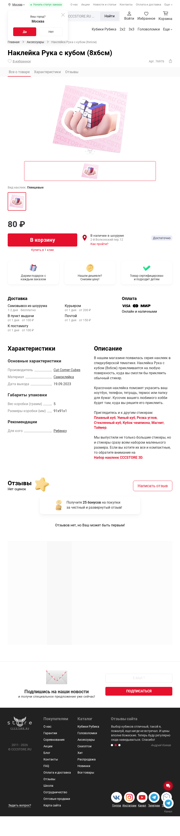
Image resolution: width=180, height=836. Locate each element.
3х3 (131, 29)
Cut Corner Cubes (67, 370)
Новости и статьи (104, 4)
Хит (80, 753)
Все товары (85, 772)
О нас (74, 4)
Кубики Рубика (104, 29)
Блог (46, 753)
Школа (48, 785)
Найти (109, 16)
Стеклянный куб (107, 423)
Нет (51, 32)
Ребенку (60, 431)
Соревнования (54, 739)
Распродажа (86, 759)
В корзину (42, 240)
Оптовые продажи (56, 799)
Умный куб (126, 418)
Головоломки (149, 29)
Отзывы (49, 779)
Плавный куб (105, 418)
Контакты (126, 4)
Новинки (83, 766)
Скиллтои (84, 746)
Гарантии (50, 733)
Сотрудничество (55, 792)
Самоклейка (64, 377)
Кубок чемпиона (136, 423)
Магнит (157, 423)
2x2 (122, 29)
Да (25, 32)
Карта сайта (52, 805)
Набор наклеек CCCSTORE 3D (118, 457)
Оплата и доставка (148, 4)
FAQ (46, 766)
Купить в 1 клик (42, 250)
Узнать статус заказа (47, 4)
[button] (112, 745)
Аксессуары (86, 739)
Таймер (100, 427)
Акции (85, 4)
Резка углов (147, 418)
